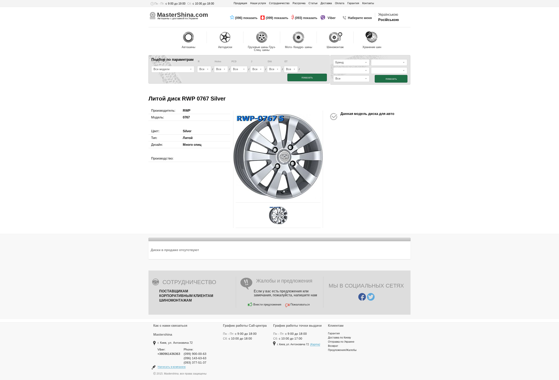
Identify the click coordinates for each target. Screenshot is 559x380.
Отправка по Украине (341, 341)
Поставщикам (173, 291)
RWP (186, 110)
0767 (186, 117)
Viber (332, 18)
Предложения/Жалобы (342, 350)
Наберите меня (360, 18)
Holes (218, 61)
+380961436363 (168, 354)
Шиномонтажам (175, 300)
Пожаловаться (300, 304)
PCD (233, 61)
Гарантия (334, 333)
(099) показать (277, 18)
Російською (388, 20)
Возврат (333, 345)
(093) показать (306, 18)
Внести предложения (267, 304)
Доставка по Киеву (339, 337)
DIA (270, 61)
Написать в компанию (172, 366)
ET (286, 61)
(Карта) (315, 344)
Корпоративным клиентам (186, 296)
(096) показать (246, 18)
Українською (388, 14)
